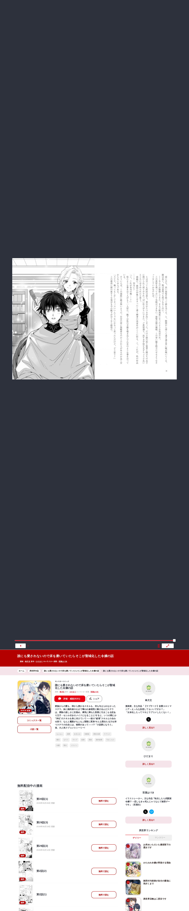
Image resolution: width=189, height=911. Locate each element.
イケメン (74, 745)
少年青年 (118, 5)
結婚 (83, 740)
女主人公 (77, 734)
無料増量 (92, 6)
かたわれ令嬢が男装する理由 (157, 863)
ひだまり (39, 661)
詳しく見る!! (148, 728)
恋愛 (68, 734)
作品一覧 (142, 6)
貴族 (90, 740)
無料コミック (76, 6)
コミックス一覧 (34, 720)
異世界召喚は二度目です (154, 899)
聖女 (65, 745)
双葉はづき (63, 661)
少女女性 (130, 5)
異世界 (107, 6)
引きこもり (110, 740)
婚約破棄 (99, 740)
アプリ (156, 6)
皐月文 (27, 661)
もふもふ (59, 734)
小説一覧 (34, 729)
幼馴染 (87, 734)
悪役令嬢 (96, 734)
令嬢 (58, 745)
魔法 (58, 740)
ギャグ (75, 740)
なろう (66, 740)
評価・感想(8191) (72, 699)
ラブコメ (107, 734)
